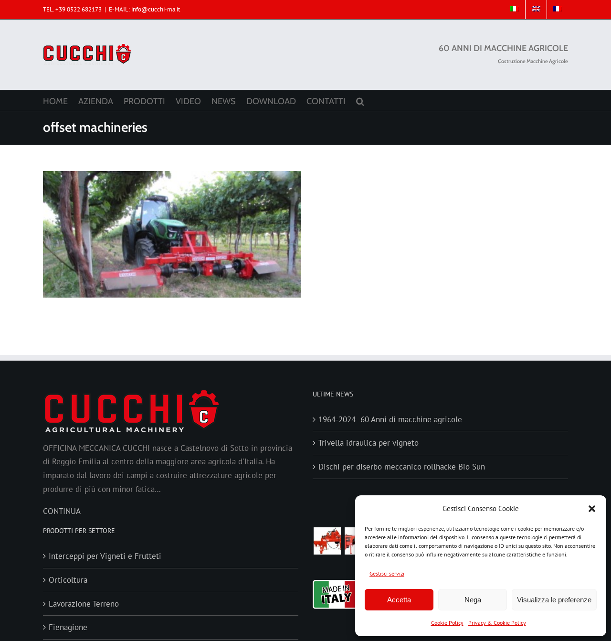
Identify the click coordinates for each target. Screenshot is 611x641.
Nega (472, 600)
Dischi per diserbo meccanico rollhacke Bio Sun (401, 466)
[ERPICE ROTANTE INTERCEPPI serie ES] (327, 541)
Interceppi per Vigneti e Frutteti (105, 556)
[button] (592, 508)
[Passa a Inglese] (536, 9)
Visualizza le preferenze (554, 600)
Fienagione (68, 627)
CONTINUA (62, 511)
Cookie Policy (447, 622)
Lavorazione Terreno (84, 603)
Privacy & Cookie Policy (497, 622)
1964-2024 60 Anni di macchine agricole (390, 419)
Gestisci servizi (386, 573)
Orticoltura (68, 580)
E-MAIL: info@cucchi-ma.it (144, 9)
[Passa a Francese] (557, 9)
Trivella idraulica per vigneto (368, 443)
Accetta (399, 600)
